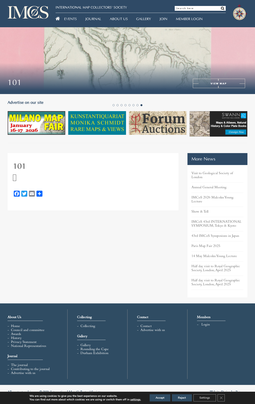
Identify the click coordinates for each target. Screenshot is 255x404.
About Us (119, 19)
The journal (19, 365)
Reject (182, 398)
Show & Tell (199, 212)
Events (70, 19)
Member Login (189, 19)
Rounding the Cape (94, 349)
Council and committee (27, 330)
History (16, 338)
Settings (204, 398)
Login (205, 325)
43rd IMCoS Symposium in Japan (215, 236)
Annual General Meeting (208, 187)
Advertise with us (23, 373)
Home (15, 326)
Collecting (87, 326)
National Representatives (28, 346)
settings (135, 399)
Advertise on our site (27, 102)
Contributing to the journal (30, 369)
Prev (13, 127)
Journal (93, 19)
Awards (16, 334)
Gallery (143, 19)
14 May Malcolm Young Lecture (214, 256)
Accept (160, 398)
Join (163, 19)
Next (242, 127)
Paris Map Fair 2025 (205, 246)
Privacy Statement (23, 342)
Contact (146, 326)
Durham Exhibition (94, 353)
